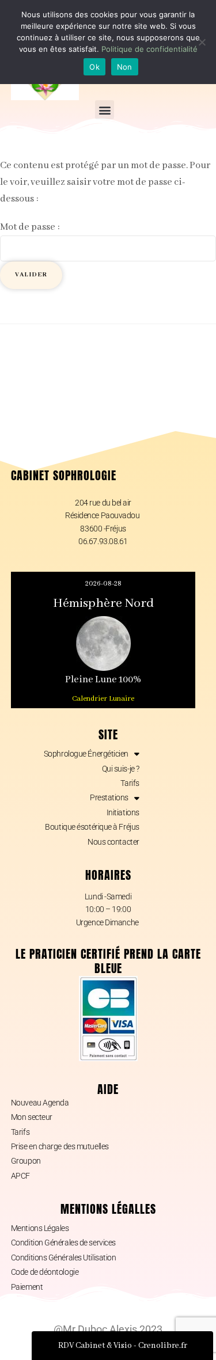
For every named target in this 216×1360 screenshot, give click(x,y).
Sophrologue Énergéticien (86, 753)
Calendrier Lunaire (103, 699)
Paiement (27, 1286)
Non (124, 66)
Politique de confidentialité (149, 49)
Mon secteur (31, 1117)
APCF (20, 1175)
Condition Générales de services (63, 1242)
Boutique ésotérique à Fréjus (92, 826)
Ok (94, 66)
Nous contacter (113, 841)
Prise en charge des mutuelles (60, 1146)
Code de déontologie (44, 1272)
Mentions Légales (40, 1228)
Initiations (123, 812)
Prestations (109, 797)
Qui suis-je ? (120, 768)
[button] (104, 109)
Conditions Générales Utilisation (63, 1257)
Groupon (26, 1160)
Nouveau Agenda (40, 1102)
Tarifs (129, 783)
